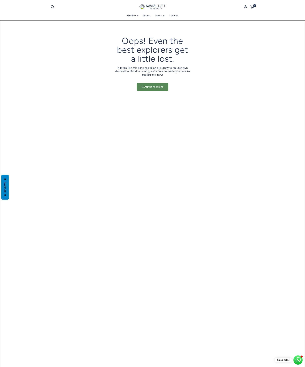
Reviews (5, 187)
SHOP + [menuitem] (131, 15)
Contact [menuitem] (174, 15)
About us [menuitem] (160, 15)
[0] (251, 7)
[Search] (53, 6)
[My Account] (246, 7)
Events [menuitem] (146, 15)
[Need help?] (298, 360)
